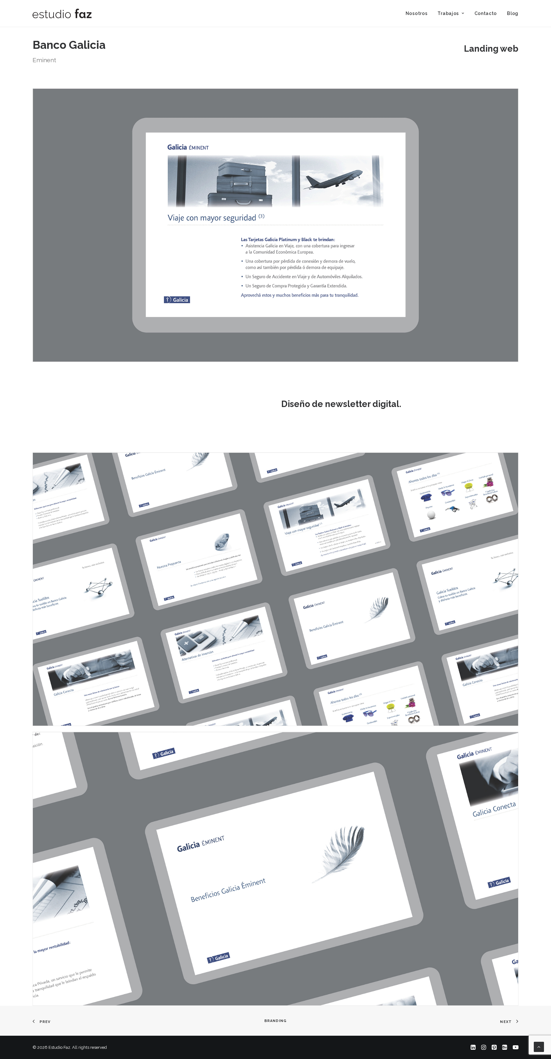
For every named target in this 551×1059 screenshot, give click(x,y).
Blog (512, 13)
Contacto (485, 13)
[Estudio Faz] (62, 13)
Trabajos (448, 13)
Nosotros (417, 13)
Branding (275, 1021)
